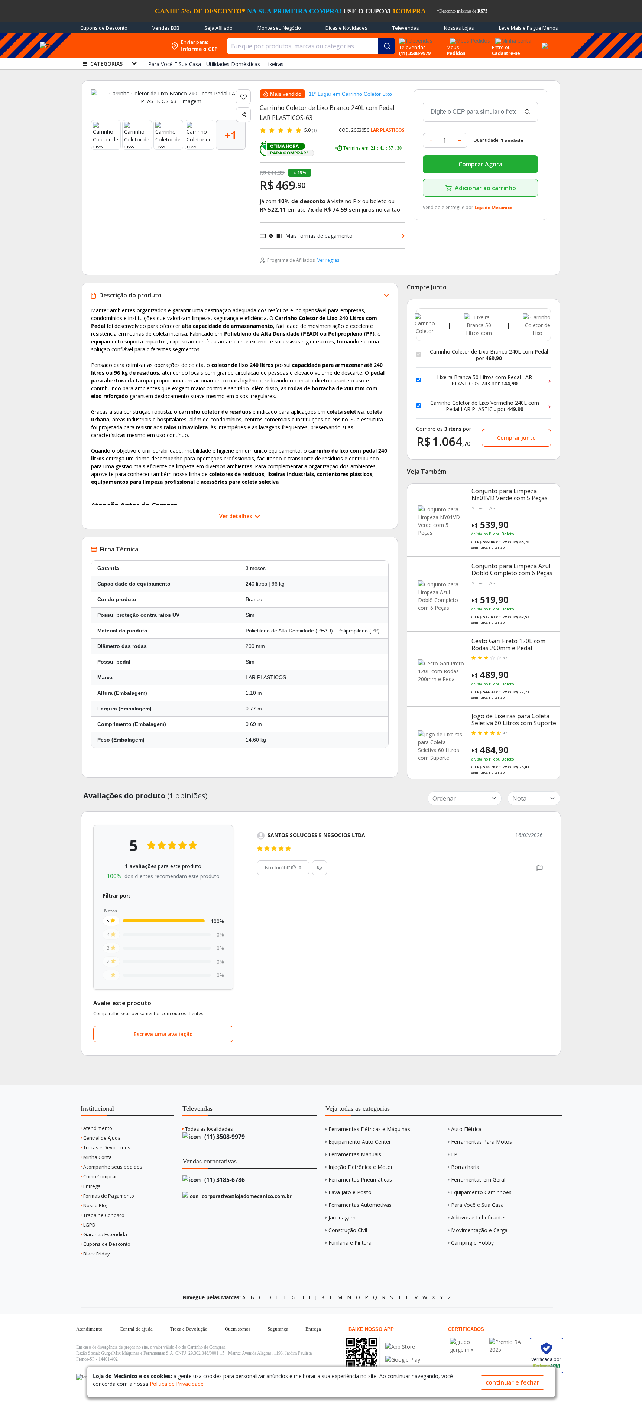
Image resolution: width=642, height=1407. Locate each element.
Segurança (278, 1329)
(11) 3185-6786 (224, 1180)
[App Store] (402, 1347)
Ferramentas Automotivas (360, 1204)
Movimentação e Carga (479, 1230)
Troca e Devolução (189, 1329)
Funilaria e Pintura (350, 1242)
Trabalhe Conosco (103, 1215)
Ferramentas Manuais (354, 1154)
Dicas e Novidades (346, 28)
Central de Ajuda (101, 1137)
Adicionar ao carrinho (485, 188)
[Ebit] (468, 1341)
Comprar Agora (480, 164)
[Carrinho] (543, 41)
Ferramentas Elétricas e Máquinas (369, 1129)
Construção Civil (347, 1230)
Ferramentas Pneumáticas (360, 1179)
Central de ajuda (136, 1329)
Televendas (405, 28)
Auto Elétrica (466, 1129)
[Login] (512, 38)
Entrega (91, 1186)
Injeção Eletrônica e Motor (360, 1166)
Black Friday (96, 1253)
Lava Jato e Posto (350, 1192)
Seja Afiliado (218, 28)
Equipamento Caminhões (481, 1192)
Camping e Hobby (472, 1242)
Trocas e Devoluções (106, 1147)
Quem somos (237, 1329)
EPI (455, 1154)
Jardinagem (342, 1217)
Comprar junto (516, 437)
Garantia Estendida (104, 1234)
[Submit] (386, 46)
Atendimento (97, 1128)
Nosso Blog (95, 1205)
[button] (539, 868)
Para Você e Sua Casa (477, 1204)
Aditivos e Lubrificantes (479, 1217)
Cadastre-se (506, 53)
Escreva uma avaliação (163, 1034)
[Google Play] (402, 1360)
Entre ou (501, 47)
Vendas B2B (165, 28)
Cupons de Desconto (103, 28)
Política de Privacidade (177, 1383)
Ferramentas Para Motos (481, 1141)
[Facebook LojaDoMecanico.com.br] (83, 1377)
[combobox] (311, 46)
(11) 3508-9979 (224, 1137)
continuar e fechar (512, 1382)
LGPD (88, 1224)
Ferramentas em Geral (478, 1179)
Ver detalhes (236, 516)
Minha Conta (97, 1157)
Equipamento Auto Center (359, 1141)
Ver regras (328, 260)
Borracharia (465, 1166)
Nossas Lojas (459, 28)
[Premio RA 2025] (507, 1341)
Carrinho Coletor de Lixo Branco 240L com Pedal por (489, 354)
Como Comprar (99, 1176)
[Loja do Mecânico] (119, 45)
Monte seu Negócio (279, 28)
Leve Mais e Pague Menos (528, 28)
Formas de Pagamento (108, 1195)
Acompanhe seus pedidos (112, 1166)
